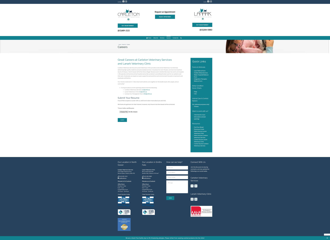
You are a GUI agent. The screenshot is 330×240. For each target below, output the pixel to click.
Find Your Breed (199, 127)
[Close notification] (327, 238)
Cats (195, 93)
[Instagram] (195, 185)
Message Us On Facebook (124, 181)
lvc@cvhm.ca (143, 91)
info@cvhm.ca (148, 94)
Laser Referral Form (199, 70)
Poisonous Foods (199, 129)
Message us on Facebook (148, 181)
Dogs (195, 91)
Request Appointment (165, 17)
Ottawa (196, 106)
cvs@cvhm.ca (146, 89)
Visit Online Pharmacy (128, 25)
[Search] (181, 38)
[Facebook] (192, 185)
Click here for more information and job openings (200, 117)
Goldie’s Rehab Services (201, 73)
